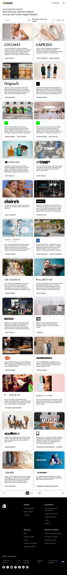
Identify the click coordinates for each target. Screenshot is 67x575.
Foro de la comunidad (51, 537)
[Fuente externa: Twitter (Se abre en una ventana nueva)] (7, 567)
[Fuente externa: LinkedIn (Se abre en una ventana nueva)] (23, 567)
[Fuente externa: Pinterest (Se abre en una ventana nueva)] (27, 567)
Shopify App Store (50, 517)
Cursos (26, 540)
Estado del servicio (50, 543)
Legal (18, 561)
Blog (25, 533)
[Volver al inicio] (4, 506)
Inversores (27, 515)
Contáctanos (55, 3)
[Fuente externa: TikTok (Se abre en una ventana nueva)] (19, 567)
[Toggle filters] (29, 20)
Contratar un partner (50, 540)
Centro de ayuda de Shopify (53, 533)
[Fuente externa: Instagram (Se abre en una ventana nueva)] (15, 567)
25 (39, 493)
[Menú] (64, 3)
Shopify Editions (28, 511)
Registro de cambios (30, 546)
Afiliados (47, 523)
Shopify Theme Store (51, 513)
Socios (47, 520)
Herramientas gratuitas (30, 543)
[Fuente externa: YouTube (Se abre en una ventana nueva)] (11, 567)
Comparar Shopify (29, 537)
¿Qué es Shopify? (29, 508)
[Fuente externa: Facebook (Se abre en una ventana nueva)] (3, 567)
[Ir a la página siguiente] (63, 20)
